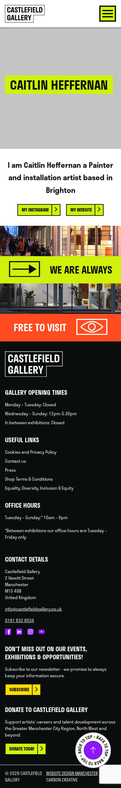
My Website (81, 210)
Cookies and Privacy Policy (30, 452)
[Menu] (108, 13)
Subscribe (19, 689)
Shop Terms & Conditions (29, 479)
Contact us (15, 461)
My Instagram (35, 210)
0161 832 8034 (19, 620)
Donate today (21, 749)
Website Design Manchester (72, 773)
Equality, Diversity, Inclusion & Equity (39, 488)
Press (10, 470)
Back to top (93, 750)
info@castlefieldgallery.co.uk (33, 609)
